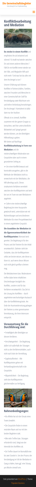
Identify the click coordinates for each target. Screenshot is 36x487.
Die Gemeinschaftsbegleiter (16, 3)
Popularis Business (18, 482)
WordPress (22, 478)
